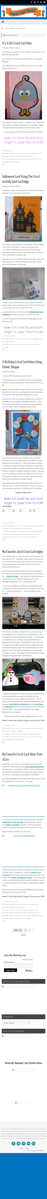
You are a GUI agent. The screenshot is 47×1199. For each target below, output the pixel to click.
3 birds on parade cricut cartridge (15, 159)
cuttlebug (19, 731)
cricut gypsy (12, 731)
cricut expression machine (28, 534)
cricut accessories (25, 526)
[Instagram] (44, 2)
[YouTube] (41, 2)
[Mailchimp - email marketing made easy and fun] (28, 972)
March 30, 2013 (9, 523)
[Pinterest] (37, 2)
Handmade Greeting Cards (23, 156)
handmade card (32, 537)
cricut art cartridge (11, 531)
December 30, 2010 (11, 902)
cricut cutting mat (13, 534)
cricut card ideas (31, 159)
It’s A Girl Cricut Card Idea (17, 43)
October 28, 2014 (10, 336)
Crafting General (9, 153)
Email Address (10, 962)
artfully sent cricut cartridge (13, 344)
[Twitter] (34, 2)
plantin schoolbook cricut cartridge (20, 916)
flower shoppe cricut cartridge (17, 537)
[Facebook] (31, 2)
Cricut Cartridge (33, 153)
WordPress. (41, 1151)
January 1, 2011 (10, 726)
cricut (17, 153)
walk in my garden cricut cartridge (19, 918)
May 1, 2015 (8, 151)
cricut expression (14, 737)
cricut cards (23, 153)
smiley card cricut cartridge (15, 739)
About (28, 1148)
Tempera (33, 1151)
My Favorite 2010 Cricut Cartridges (22, 552)
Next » (24, 935)
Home (21, 1148)
